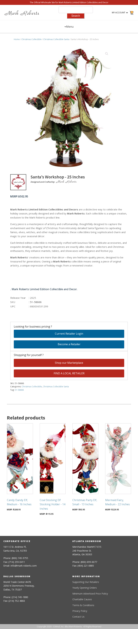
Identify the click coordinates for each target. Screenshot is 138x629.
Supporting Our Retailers (85, 582)
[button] (107, 54)
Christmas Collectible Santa (56, 39)
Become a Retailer (69, 344)
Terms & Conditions (83, 605)
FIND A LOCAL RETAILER (69, 373)
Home (17, 39)
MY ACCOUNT (118, 12)
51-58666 (19, 389)
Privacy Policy (79, 611)
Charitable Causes (82, 599)
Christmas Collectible (31, 39)
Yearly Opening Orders (84, 587)
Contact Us (78, 616)
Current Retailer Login (69, 333)
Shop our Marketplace (69, 363)
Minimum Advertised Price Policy (90, 593)
